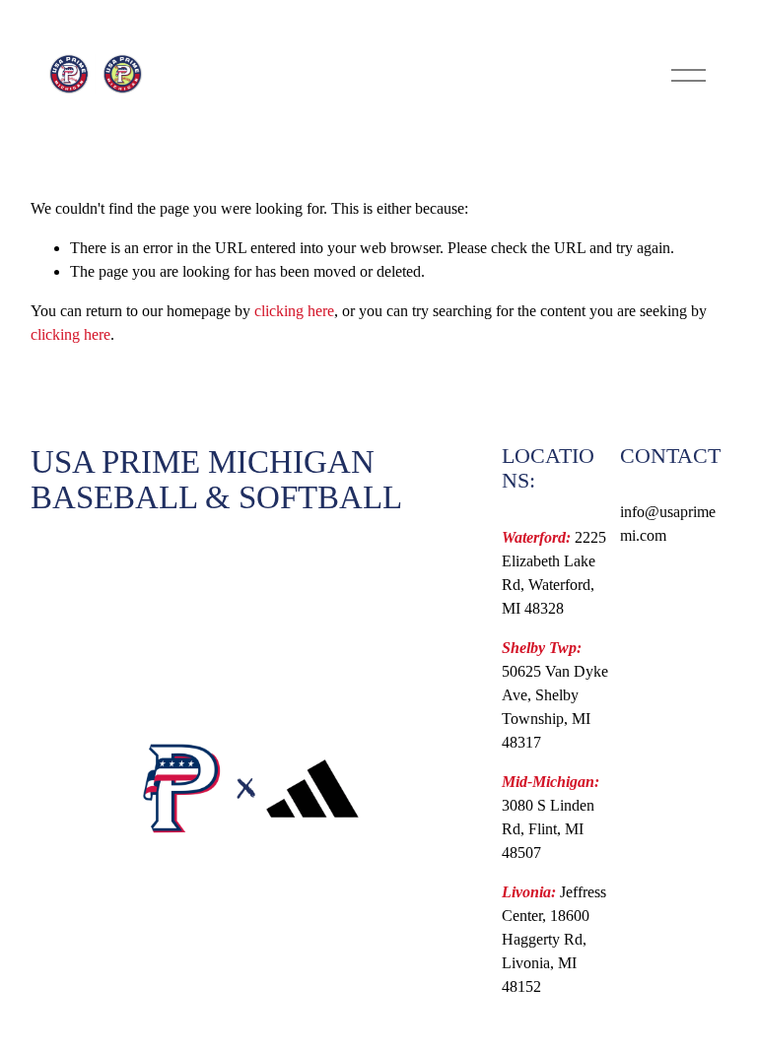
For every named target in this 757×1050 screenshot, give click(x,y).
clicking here (294, 310)
